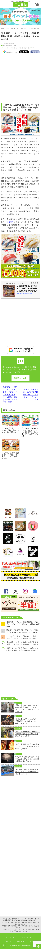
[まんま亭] (33, 556)
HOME (3, 28)
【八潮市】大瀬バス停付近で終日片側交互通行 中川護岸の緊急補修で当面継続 (22, 643)
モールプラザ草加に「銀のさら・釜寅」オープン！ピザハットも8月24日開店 (22, 637)
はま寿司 (18, 48)
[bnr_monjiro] (20, 543)
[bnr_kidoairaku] (8, 543)
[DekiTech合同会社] (8, 530)
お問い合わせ (20, 941)
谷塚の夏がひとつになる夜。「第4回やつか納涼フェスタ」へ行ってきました (27, 721)
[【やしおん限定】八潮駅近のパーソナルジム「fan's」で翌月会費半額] (20, 611)
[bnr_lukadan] (33, 517)
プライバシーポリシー (28, 937)
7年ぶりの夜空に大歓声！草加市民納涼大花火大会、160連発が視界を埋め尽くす (27, 759)
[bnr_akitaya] (8, 556)
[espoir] (20, 530)
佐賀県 (26, 48)
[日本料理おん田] (33, 543)
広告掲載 (32, 941)
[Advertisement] (20, 77)
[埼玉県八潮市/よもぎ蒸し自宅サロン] (33, 530)
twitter (15, 591)
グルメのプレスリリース (23, 28)
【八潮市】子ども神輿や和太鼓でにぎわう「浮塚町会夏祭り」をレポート (26, 771)
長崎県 (32, 48)
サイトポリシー (10, 937)
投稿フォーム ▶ (20, 378)
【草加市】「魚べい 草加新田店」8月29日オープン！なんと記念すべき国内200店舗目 (23, 624)
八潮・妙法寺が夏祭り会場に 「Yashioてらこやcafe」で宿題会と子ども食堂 (27, 733)
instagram (25, 591)
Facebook (35, 51)
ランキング (37, 4)
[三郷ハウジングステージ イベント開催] (20, 16)
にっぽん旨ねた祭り (8, 48)
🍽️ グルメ (10, 28)
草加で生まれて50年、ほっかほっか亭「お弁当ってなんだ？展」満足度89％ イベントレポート (27, 708)
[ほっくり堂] (8, 517)
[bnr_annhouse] (20, 517)
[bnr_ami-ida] (20, 556)
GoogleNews (35, 591)
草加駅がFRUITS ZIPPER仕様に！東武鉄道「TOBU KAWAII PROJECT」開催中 (23, 631)
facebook (6, 591)
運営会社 (8, 941)
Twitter (24, 51)
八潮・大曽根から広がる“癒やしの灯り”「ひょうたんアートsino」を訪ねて (27, 746)
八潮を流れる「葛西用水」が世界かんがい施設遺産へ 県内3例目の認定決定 (22, 649)
